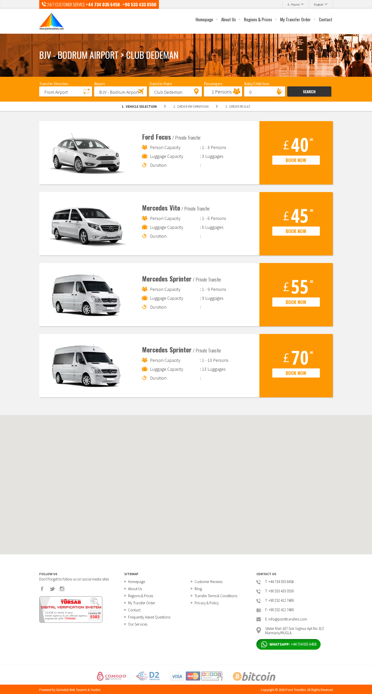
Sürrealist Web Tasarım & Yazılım (78, 690)
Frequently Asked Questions (149, 617)
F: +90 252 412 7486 (279, 610)
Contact (325, 19)
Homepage (204, 19)
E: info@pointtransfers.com (286, 619)
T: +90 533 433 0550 (279, 591)
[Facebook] (42, 589)
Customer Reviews (208, 582)
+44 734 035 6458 (103, 4)
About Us (228, 19)
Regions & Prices (258, 19)
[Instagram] (62, 589)
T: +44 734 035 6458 (279, 582)
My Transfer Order (295, 19)
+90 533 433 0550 (139, 4)
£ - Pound (294, 4)
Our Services (137, 624)
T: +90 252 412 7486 (279, 600)
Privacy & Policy (207, 603)
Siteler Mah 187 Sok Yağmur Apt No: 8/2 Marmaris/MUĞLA (294, 630)
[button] (65, 91)
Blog (198, 589)
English (318, 4)
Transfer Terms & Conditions (216, 596)
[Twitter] (52, 589)
